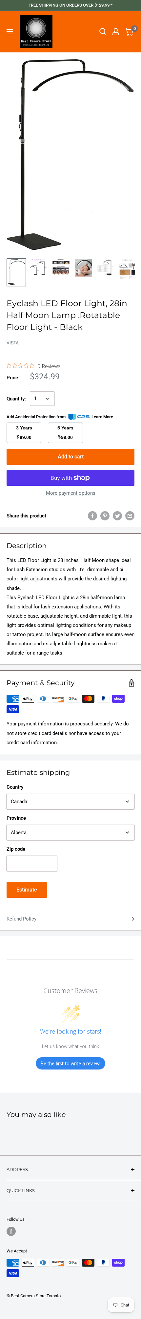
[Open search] (103, 31)
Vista (13, 342)
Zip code (16, 849)
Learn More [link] (102, 416)
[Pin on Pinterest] (105, 515)
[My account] (115, 31)
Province (16, 818)
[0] (129, 32)
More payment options (70, 493)
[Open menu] (10, 31)
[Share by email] (129, 515)
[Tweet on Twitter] (117, 515)
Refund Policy (21, 919)
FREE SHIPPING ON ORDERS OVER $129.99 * (70, 5)
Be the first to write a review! (70, 1063)
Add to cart (71, 457)
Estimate (26, 890)
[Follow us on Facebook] (11, 1231)
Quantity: (16, 399)
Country (15, 787)
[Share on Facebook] (92, 515)
